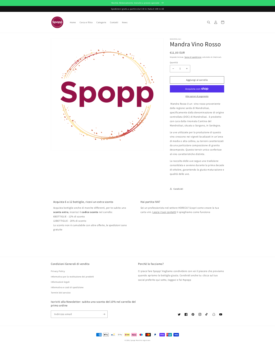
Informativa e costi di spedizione (67, 287)
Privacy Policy (58, 271)
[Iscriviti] (104, 314)
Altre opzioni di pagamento (196, 96)
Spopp (132, 340)
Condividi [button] (178, 188)
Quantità (174, 62)
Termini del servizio (60, 292)
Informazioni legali (60, 281)
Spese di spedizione (193, 57)
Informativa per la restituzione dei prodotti (72, 276)
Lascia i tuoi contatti (164, 212)
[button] (208, 22)
